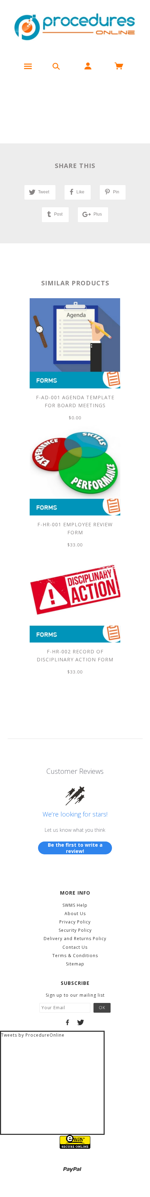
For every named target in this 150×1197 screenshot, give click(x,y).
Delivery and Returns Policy (75, 938)
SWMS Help (75, 905)
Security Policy (75, 930)
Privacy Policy (75, 922)
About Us (75, 913)
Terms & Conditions (75, 956)
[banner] (75, 27)
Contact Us (75, 947)
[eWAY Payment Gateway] (75, 1141)
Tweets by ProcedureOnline (33, 1035)
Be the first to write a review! (75, 848)
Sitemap (75, 964)
